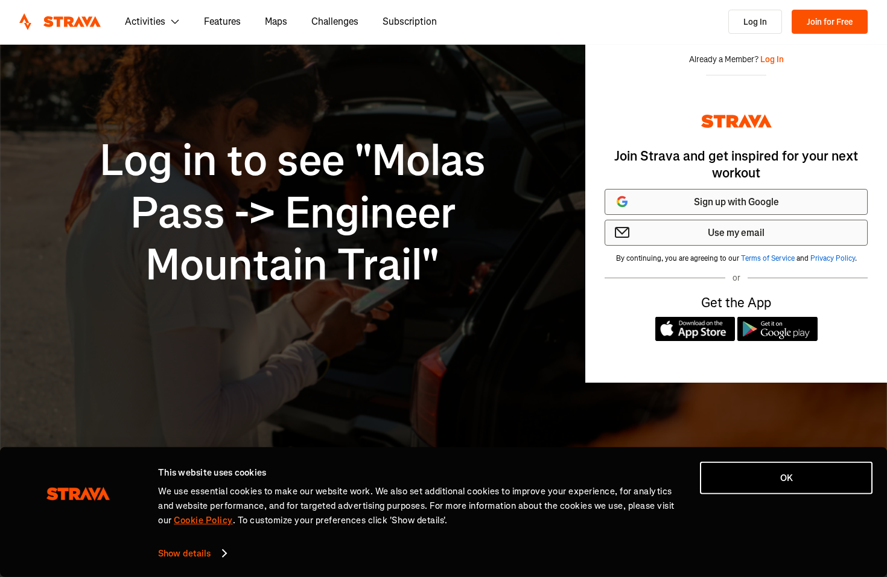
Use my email (736, 232)
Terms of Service (768, 258)
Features (222, 21)
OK (786, 478)
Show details (184, 553)
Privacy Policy (832, 258)
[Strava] (60, 21)
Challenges (334, 21)
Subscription (410, 21)
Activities (145, 21)
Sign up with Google (736, 202)
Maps (276, 21)
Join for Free (830, 22)
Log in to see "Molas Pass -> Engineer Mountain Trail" (293, 213)
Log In (755, 22)
